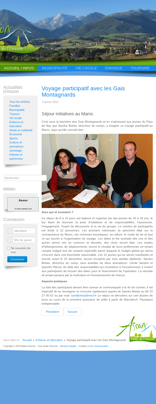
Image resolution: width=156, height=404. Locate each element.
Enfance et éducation (16, 124)
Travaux (14, 113)
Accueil (27, 340)
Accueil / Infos (19, 68)
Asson (23, 200)
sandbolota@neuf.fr (83, 295)
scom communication (98, 346)
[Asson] (24, 53)
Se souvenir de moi (20, 250)
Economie (15, 134)
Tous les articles (19, 101)
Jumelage (15, 150)
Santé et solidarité (20, 130)
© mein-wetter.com (23, 209)
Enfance (113, 68)
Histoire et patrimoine (16, 156)
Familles (14, 105)
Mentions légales (68, 346)
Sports (13, 138)
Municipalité (54, 68)
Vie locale (86, 68)
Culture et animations (16, 144)
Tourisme (140, 68)
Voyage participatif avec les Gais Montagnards (83, 91)
